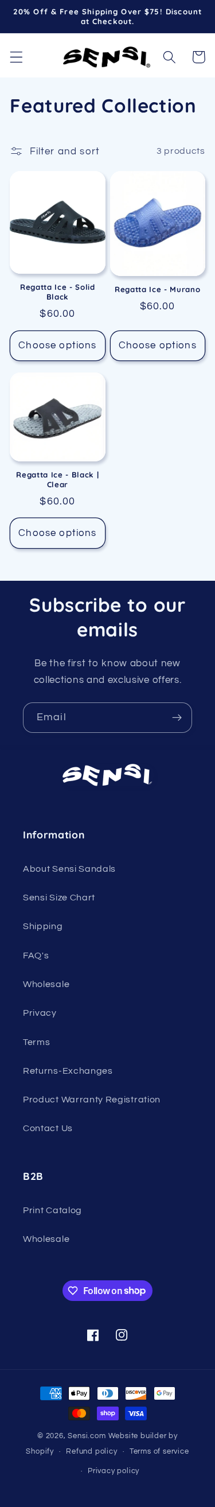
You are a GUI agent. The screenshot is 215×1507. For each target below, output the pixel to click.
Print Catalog (52, 1210)
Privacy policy (113, 1471)
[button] (16, 57)
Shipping (43, 926)
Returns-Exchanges (68, 1070)
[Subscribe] (176, 717)
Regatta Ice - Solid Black (57, 291)
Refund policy (91, 1451)
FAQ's (36, 955)
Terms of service (159, 1451)
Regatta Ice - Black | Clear (57, 479)
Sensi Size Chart (59, 897)
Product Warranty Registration (92, 1099)
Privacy (40, 1012)
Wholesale (46, 984)
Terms (36, 1042)
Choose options (57, 345)
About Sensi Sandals (69, 868)
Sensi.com (86, 1436)
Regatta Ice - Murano (157, 289)
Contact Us (48, 1128)
